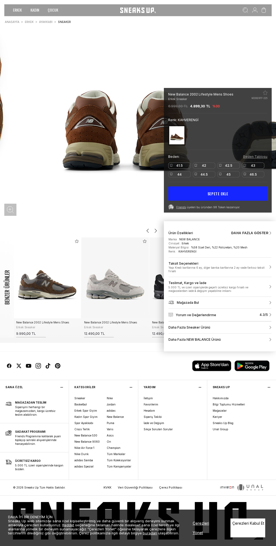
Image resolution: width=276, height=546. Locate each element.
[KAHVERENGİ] (176, 135)
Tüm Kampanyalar (119, 466)
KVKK (107, 487)
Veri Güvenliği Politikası (135, 487)
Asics (110, 435)
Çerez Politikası (170, 487)
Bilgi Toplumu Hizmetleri (229, 404)
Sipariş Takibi (153, 416)
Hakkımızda (221, 398)
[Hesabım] (255, 10)
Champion (113, 447)
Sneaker (79, 398)
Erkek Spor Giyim (85, 410)
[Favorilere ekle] (265, 93)
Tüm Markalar (116, 454)
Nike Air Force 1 (84, 447)
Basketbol (80, 404)
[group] (47, 287)
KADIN (34, 10)
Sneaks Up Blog (223, 423)
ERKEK (17, 10)
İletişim (148, 398)
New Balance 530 (85, 435)
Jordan (111, 404)
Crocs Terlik (82, 429)
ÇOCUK (53, 10)
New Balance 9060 (87, 441)
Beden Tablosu (255, 157)
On (109, 441)
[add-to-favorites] (77, 241)
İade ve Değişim (154, 423)
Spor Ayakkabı (83, 423)
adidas (111, 410)
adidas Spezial (84, 466)
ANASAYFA (12, 21)
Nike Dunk (81, 454)
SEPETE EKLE (218, 193)
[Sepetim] (263, 10)
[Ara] (245, 10)
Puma (110, 423)
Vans (110, 429)
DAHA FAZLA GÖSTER (249, 233)
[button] (10, 210)
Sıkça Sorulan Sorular (158, 429)
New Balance (115, 416)
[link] (219, 267)
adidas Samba (83, 460)
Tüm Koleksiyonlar (119, 460)
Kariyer (217, 416)
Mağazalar (220, 410)
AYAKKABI (46, 21)
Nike (110, 398)
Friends (181, 207)
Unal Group (220, 429)
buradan (150, 533)
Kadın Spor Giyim (86, 416)
